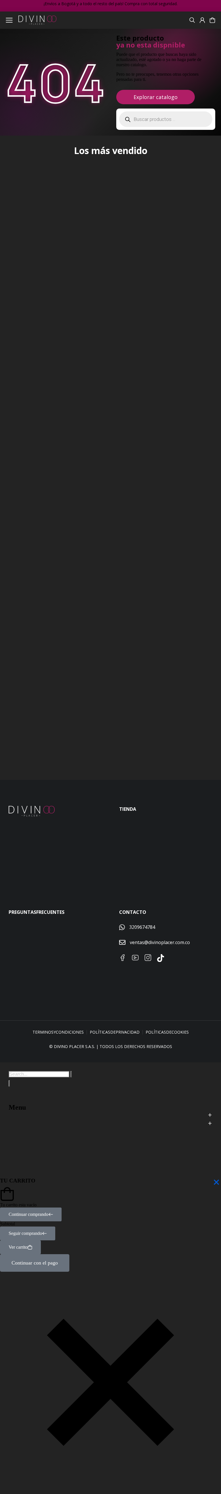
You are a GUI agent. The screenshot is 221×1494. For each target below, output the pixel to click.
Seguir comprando (25, 1233)
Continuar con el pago (35, 1263)
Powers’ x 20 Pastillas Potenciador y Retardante (159, 720)
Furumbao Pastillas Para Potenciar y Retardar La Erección (50, 724)
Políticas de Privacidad (115, 1032)
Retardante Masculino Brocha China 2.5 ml (153, 427)
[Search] (9, 1083)
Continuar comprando (28, 1214)
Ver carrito (18, 1247)
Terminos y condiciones (58, 1032)
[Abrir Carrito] (212, 20)
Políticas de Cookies (167, 1032)
